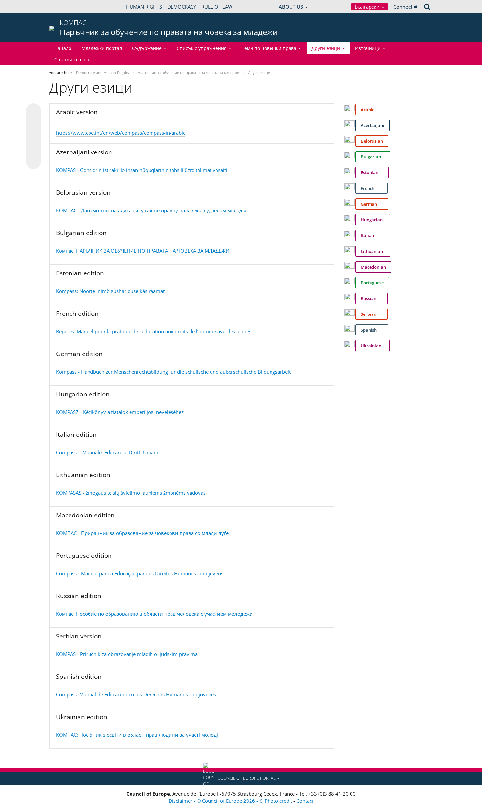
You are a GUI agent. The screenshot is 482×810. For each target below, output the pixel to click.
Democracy (181, 6)
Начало (62, 48)
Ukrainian (372, 346)
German (372, 204)
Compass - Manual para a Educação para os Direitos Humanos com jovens (139, 573)
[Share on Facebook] (33, 136)
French (371, 188)
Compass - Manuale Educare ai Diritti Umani (107, 452)
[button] (241, 778)
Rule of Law (216, 6)
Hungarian (373, 220)
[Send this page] (33, 161)
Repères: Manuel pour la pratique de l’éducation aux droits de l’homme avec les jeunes (153, 331)
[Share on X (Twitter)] (33, 124)
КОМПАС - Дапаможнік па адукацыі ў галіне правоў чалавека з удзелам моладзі (151, 210)
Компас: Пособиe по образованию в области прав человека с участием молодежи (154, 613)
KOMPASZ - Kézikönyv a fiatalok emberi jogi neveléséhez (120, 412)
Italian (372, 235)
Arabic (372, 109)
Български (368, 6)
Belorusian (372, 141)
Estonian (372, 172)
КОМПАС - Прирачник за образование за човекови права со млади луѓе (142, 533)
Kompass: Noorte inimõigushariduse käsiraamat (110, 291)
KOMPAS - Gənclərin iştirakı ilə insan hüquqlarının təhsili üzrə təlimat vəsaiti (141, 170)
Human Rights (144, 6)
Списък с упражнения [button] (202, 48)
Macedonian (373, 267)
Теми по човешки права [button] (269, 48)
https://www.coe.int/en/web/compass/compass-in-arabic (120, 133)
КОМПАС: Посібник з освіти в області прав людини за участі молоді (137, 734)
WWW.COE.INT (65, 7)
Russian (371, 298)
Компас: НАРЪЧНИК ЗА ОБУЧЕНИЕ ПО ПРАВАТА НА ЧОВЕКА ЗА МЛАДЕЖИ (142, 250)
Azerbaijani (372, 125)
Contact (304, 801)
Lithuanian (373, 251)
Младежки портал (101, 48)
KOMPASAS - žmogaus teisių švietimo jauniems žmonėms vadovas (131, 492)
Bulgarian (373, 157)
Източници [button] (368, 48)
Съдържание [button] (147, 48)
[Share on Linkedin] (33, 149)
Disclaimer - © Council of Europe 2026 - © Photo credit (231, 801)
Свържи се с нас (72, 59)
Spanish (372, 330)
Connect (402, 6)
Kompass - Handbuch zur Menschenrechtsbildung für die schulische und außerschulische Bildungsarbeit (173, 371)
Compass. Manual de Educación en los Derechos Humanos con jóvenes (136, 694)
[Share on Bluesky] (33, 111)
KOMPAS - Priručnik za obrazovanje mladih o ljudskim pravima (127, 654)
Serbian (371, 314)
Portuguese (372, 283)
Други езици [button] (325, 48)
